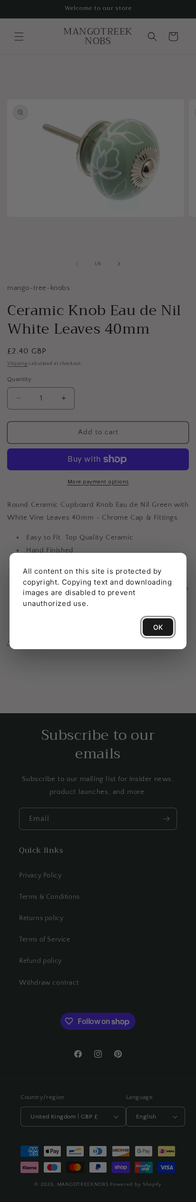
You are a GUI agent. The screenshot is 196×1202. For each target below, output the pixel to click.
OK (158, 627)
